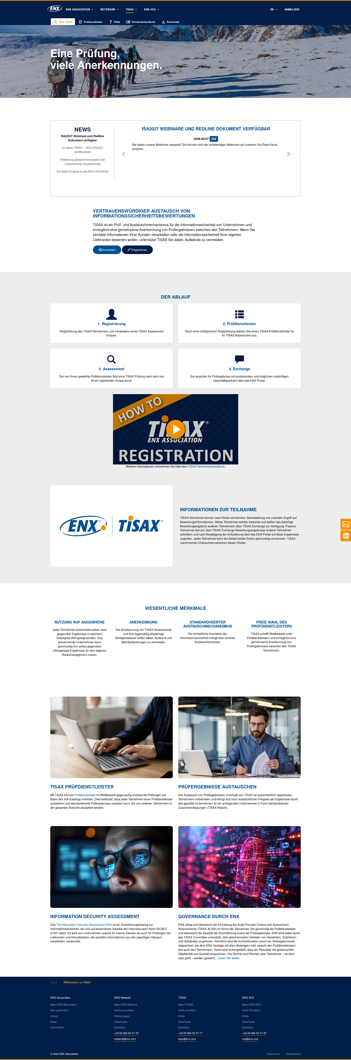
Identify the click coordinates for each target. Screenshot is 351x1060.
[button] (79, 9)
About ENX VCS (251, 1004)
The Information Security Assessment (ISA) (84, 924)
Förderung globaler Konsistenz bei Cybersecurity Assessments (82, 161)
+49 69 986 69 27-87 (254, 1033)
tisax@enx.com (187, 1039)
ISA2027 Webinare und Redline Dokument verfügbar (82, 138)
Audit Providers (251, 1010)
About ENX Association (63, 1004)
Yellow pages (121, 1016)
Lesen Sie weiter (228, 958)
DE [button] (272, 9)
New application (59, 1010)
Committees (57, 1027)
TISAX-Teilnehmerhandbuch (206, 466)
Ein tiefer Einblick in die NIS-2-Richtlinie (83, 171)
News (53, 1021)
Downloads (170, 21)
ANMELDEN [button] (291, 9)
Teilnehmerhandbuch (140, 21)
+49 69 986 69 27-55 (126, 1033)
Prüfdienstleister (90, 21)
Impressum (273, 1054)
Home (53, 982)
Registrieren (139, 250)
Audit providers (187, 1010)
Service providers (124, 1010)
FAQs (114, 21)
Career (54, 1016)
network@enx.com (125, 1039)
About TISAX (185, 1004)
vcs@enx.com (250, 1039)
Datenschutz (293, 1054)
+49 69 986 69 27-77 (190, 1033)
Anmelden (108, 250)
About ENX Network (125, 1004)
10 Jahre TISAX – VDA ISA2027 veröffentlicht (82, 150)
